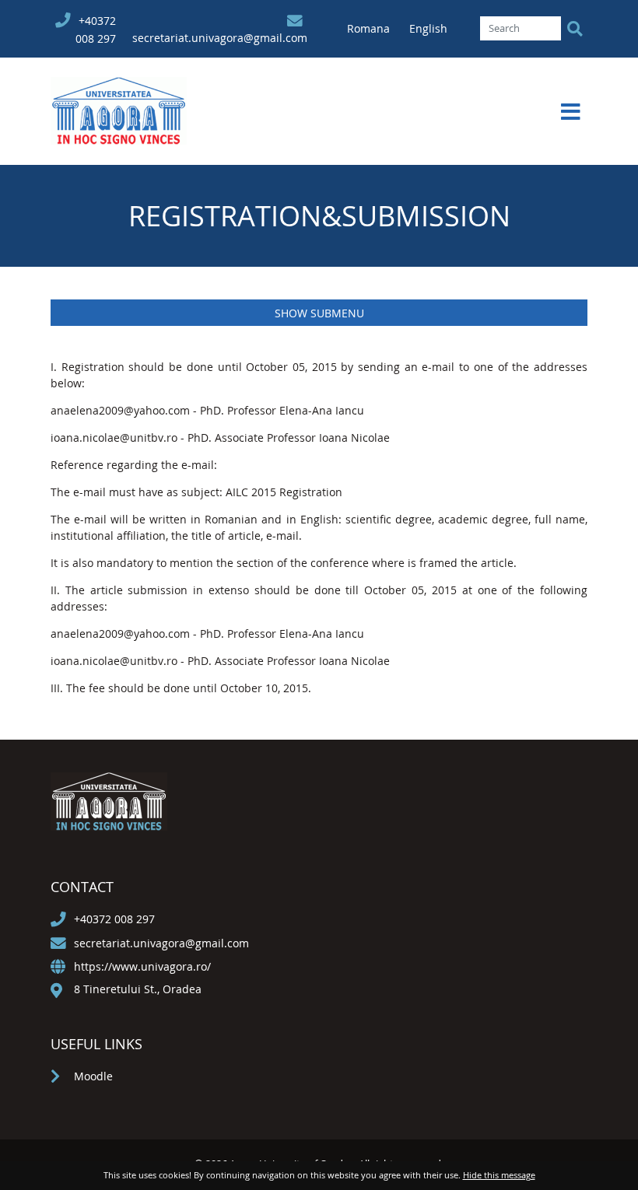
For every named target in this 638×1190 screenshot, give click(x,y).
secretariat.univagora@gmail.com (219, 37)
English (428, 28)
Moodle (93, 1076)
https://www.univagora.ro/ (142, 966)
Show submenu (319, 313)
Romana (370, 28)
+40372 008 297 (114, 919)
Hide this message (499, 1175)
